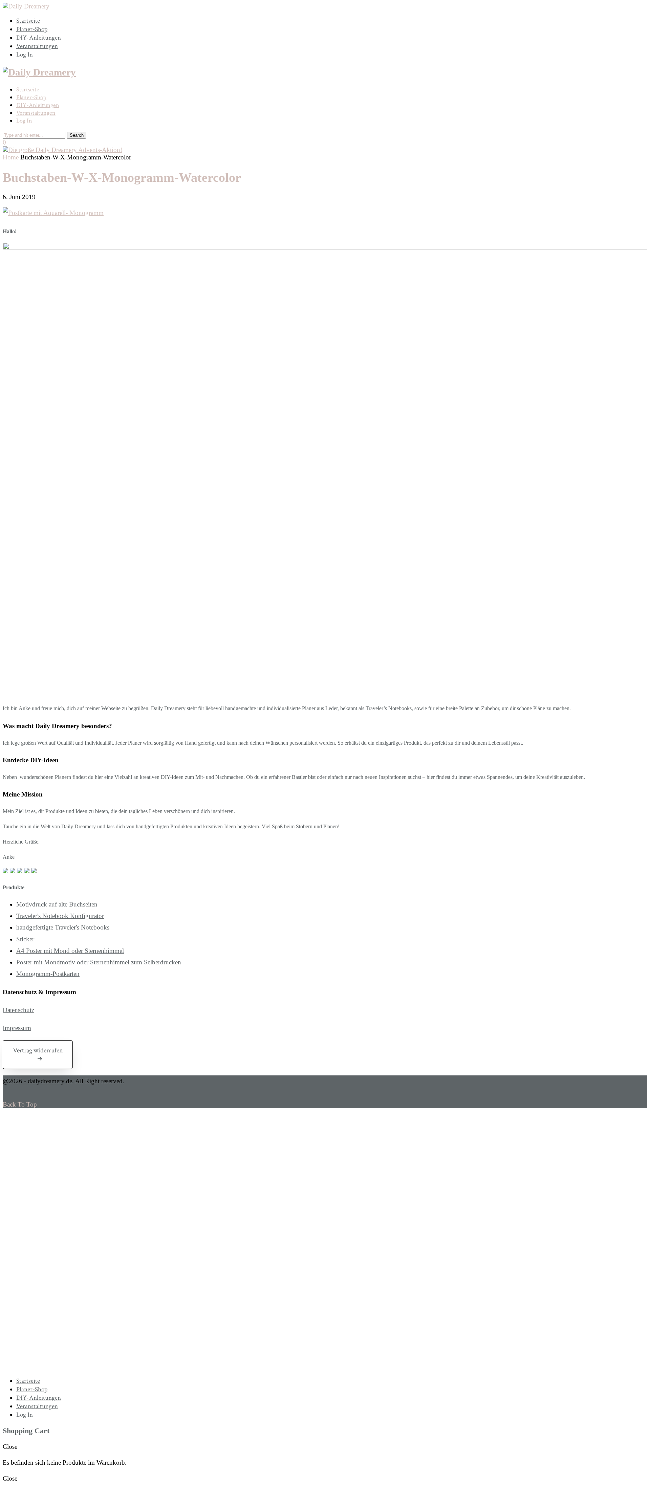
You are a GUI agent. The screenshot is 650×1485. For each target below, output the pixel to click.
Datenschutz (18, 1009)
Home (11, 157)
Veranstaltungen (37, 46)
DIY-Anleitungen (38, 38)
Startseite (28, 21)
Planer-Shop (31, 29)
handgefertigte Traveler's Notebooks (62, 927)
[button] (38, 1054)
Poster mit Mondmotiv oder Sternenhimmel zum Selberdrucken (98, 962)
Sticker (25, 939)
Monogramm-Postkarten (48, 973)
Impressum (17, 1027)
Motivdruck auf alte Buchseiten (57, 904)
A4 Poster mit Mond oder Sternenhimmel (70, 950)
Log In (24, 54)
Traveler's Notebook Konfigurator (60, 915)
